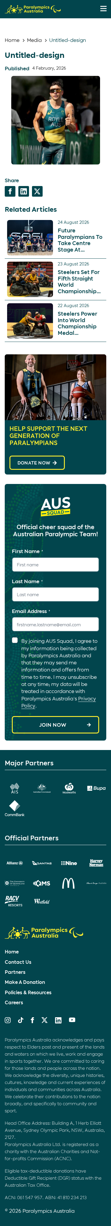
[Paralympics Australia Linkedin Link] (58, 1021)
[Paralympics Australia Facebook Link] (32, 1021)
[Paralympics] (33, 11)
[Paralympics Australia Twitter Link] (44, 1021)
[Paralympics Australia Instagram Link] (8, 1021)
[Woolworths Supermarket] (69, 788)
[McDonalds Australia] (69, 883)
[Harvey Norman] (96, 863)
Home (12, 40)
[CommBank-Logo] (15, 808)
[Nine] (69, 863)
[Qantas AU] (42, 863)
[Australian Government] (42, 788)
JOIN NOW (52, 725)
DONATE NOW (33, 462)
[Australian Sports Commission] (15, 788)
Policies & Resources (28, 992)
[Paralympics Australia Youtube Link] (72, 1020)
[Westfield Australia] (42, 901)
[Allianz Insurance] (15, 863)
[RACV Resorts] (15, 901)
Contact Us (18, 962)
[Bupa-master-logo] (96, 788)
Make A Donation (25, 982)
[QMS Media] (42, 883)
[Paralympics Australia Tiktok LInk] (20, 1021)
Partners (15, 972)
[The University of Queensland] (15, 883)
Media (34, 40)
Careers (14, 1002)
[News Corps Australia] (96, 883)
